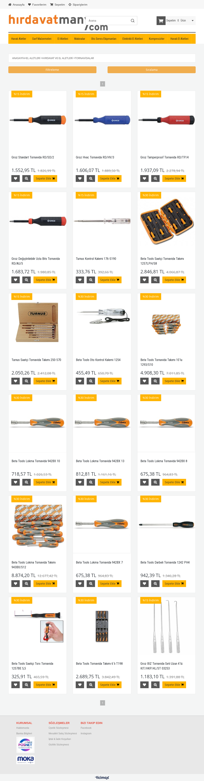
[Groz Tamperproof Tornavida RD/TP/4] (166, 120)
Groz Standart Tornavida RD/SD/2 (33, 157)
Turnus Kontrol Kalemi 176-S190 (96, 259)
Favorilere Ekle (15, 178)
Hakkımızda (22, 728)
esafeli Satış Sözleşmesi (64, 733)
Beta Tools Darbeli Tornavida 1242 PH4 (165, 562)
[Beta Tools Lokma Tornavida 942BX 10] (38, 423)
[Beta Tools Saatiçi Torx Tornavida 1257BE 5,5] (38, 626)
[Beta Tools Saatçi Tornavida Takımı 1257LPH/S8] (166, 221)
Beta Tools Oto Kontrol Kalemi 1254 (98, 360)
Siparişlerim (79, 4)
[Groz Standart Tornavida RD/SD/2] (38, 120)
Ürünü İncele (26, 178)
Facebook (86, 728)
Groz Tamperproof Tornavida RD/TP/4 (164, 157)
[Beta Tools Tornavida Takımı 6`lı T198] (102, 626)
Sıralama (152, 70)
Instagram (86, 733)
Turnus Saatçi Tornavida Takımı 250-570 (36, 360)
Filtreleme (52, 70)
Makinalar (79, 38)
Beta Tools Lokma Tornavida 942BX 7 (99, 562)
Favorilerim (38, 4)
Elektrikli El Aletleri (133, 38)
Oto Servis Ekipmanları (103, 38)
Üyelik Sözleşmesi (59, 728)
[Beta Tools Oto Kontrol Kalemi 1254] (102, 322)
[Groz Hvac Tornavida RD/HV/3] (102, 120)
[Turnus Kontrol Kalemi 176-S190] (102, 221)
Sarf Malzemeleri (41, 38)
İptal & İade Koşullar (59, 739)
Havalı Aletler (18, 38)
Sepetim (59, 4)
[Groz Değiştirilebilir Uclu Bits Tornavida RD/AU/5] (38, 221)
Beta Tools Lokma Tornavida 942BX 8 (163, 461)
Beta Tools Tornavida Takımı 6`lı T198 (99, 664)
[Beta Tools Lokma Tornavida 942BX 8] (166, 423)
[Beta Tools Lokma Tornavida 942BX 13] (102, 423)
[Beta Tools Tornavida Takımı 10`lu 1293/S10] (166, 322)
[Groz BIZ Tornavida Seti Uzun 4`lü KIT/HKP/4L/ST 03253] (166, 626)
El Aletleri (63, 38)
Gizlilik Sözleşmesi (59, 744)
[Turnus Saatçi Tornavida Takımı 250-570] (38, 322)
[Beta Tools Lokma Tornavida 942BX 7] (102, 525)
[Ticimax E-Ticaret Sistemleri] (102, 778)
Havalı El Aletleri (179, 38)
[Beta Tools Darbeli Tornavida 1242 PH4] (166, 525)
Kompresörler (156, 38)
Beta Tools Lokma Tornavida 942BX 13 (100, 461)
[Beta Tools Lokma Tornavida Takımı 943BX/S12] (38, 525)
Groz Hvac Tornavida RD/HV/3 (95, 157)
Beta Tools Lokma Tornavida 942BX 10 (36, 461)
